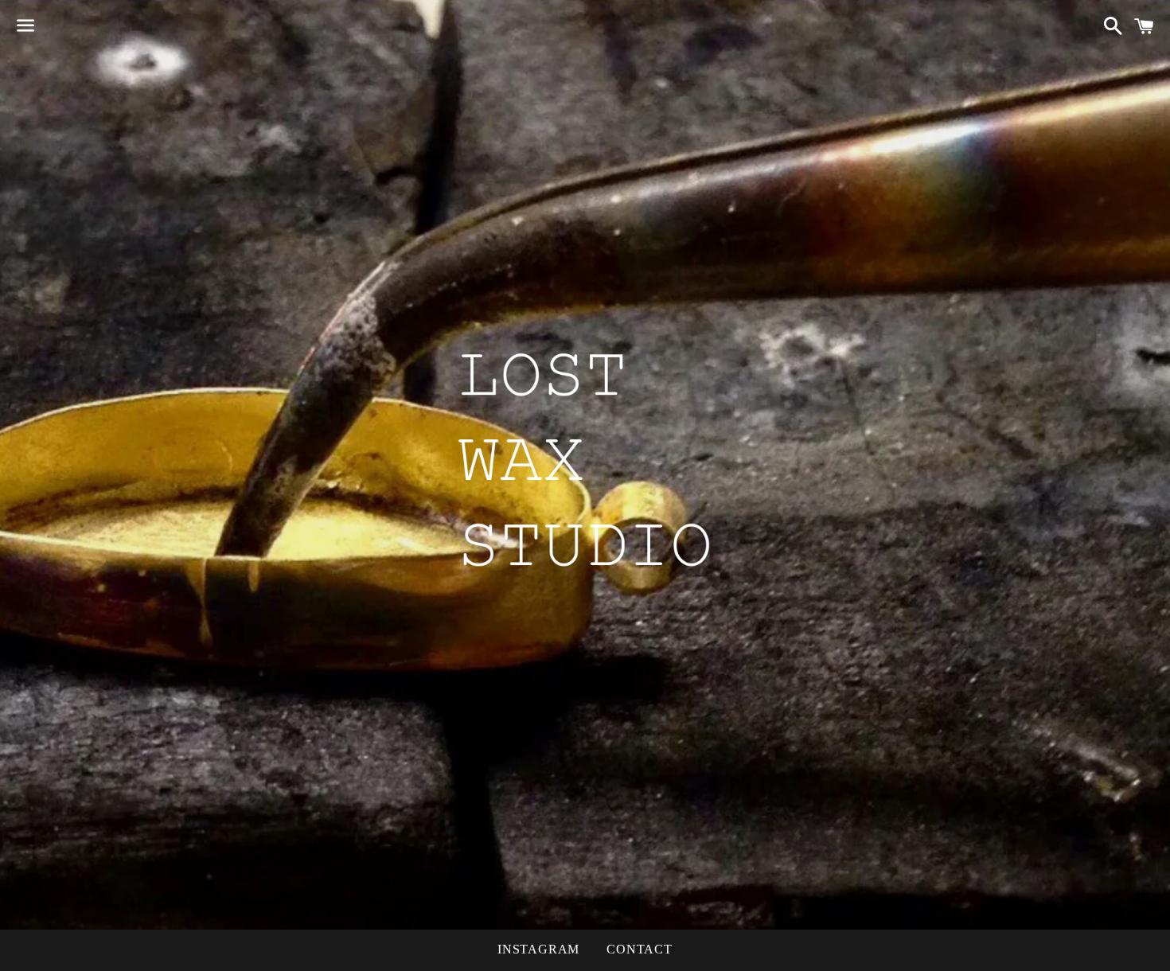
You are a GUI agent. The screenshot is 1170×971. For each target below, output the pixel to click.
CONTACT (639, 949)
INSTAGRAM (538, 949)
